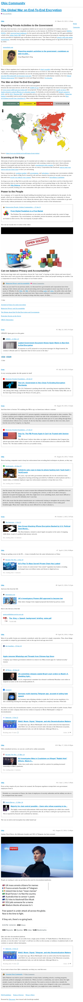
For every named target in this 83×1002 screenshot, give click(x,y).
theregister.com (10, 594)
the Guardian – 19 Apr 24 (13, 646)
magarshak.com (8, 47)
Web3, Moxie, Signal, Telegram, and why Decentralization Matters (44, 721)
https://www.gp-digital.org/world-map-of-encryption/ (22, 153)
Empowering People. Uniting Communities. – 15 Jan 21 (23, 207)
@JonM (8, 357)
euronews (8, 690)
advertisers (45, 173)
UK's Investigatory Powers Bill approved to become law (40, 598)
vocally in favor (61, 90)
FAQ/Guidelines (6, 995)
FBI (27, 291)
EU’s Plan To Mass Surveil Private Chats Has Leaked (39, 564)
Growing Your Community (14, 974)
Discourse (12, 999)
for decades (48, 78)
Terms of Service (18, 995)
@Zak (3, 357)
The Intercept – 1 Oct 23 (13, 522)
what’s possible (45, 69)
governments (34, 173)
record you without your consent (20, 177)
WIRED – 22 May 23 (12, 339)
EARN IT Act (34, 87)
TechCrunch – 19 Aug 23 (13, 466)
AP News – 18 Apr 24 (12, 670)
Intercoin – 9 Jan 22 (11, 717)
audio (45, 291)
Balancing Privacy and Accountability (18, 283)
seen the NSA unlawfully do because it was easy (16, 76)
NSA (20, 291)
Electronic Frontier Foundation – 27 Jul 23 (18, 430)
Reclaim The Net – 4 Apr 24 (14, 560)
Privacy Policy (30, 995)
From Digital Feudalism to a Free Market (27, 211)
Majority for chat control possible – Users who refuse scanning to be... (39, 806)
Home (75, 23)
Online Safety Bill (15, 35)
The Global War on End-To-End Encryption (31, 10)
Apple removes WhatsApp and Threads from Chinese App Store (28, 656)
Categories (76, 27)
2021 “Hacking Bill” (16, 94)
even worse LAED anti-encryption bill (15, 90)
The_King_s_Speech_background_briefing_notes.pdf (30, 618)
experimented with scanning (44, 165)
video (52, 291)
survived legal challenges (19, 33)
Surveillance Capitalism (56, 177)
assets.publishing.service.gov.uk (13, 614)
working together (21, 173)
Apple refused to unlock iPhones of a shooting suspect (18, 92)
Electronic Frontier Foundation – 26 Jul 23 (18, 379)
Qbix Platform (15, 185)
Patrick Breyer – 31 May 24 (14, 802)
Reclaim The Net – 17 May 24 (15, 754)
